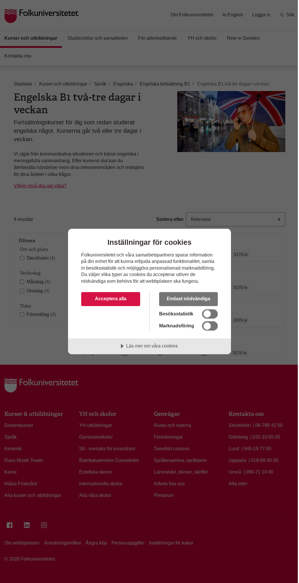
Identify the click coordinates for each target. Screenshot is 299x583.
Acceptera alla (110, 298)
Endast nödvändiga (188, 298)
